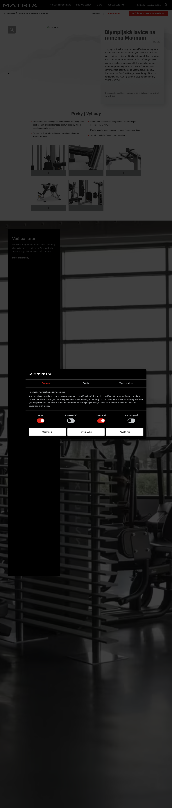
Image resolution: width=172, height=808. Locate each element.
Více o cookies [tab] (126, 383)
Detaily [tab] (86, 383)
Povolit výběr (86, 432)
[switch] (71, 420)
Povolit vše (124, 432)
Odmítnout (47, 432)
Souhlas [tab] (46, 383)
